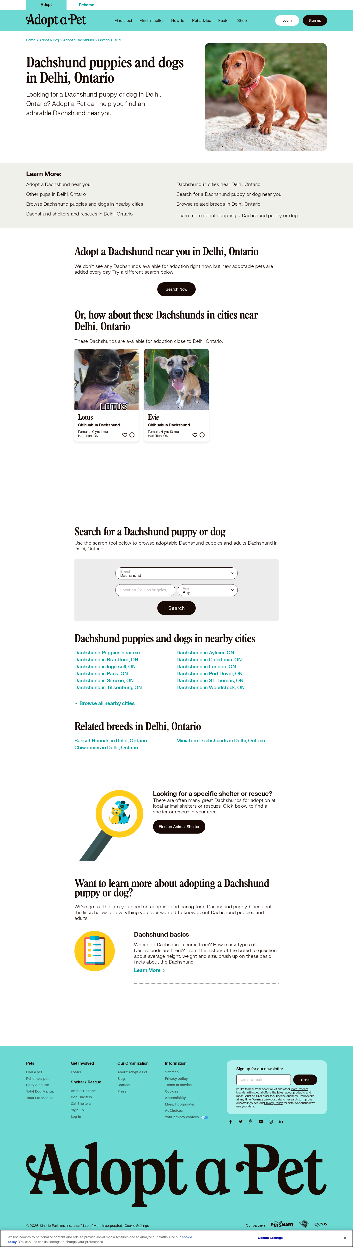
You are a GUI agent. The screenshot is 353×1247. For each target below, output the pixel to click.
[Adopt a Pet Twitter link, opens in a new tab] (242, 1121)
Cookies (171, 1091)
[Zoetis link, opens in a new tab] (320, 1224)
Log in (76, 1116)
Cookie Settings (137, 1226)
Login (287, 20)
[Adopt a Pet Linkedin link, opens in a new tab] (281, 1121)
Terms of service (178, 1085)
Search (176, 608)
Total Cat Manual (40, 1098)
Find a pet (34, 1072)
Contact (123, 1085)
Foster (224, 20)
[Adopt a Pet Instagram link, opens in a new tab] (272, 1121)
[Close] (345, 1238)
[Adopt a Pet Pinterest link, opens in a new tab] (252, 1121)
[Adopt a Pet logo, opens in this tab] (176, 1179)
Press (121, 1091)
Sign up (315, 20)
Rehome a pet (37, 1078)
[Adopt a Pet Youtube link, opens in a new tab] (262, 1121)
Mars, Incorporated (180, 1104)
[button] (125, 435)
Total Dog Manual (40, 1091)
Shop (242, 20)
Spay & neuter (37, 1085)
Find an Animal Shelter (179, 826)
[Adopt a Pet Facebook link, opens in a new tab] (232, 1121)
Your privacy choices (182, 1117)
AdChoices (174, 1110)
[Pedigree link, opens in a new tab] (304, 1224)
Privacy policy (176, 1078)
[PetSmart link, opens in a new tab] (282, 1224)
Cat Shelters (81, 1103)
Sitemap (171, 1072)
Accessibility (175, 1098)
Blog (121, 1078)
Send (305, 1080)
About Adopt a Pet (132, 1072)
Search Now (177, 289)
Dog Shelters (81, 1097)
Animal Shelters (84, 1091)
